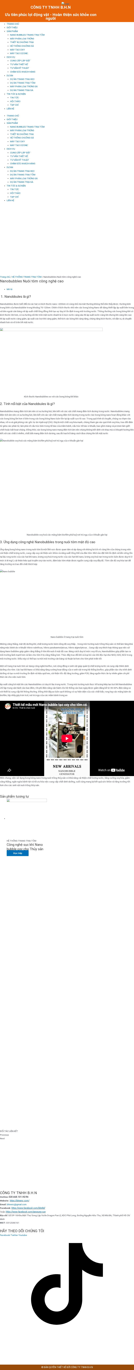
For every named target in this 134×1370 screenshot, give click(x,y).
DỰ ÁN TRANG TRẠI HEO (22, 79)
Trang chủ (5, 277)
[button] (67, 1135)
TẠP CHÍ (14, 105)
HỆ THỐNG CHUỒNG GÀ (22, 46)
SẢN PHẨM (12, 31)
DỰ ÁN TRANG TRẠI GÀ (21, 90)
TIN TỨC (14, 97)
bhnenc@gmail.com (16, 1204)
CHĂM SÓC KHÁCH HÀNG (22, 71)
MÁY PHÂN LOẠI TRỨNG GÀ (24, 86)
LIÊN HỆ (10, 108)
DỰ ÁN (10, 75)
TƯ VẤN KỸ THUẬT (19, 68)
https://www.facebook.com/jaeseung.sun (26, 1211)
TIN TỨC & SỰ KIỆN (16, 94)
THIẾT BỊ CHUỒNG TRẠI (22, 42)
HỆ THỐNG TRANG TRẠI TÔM (27, 277)
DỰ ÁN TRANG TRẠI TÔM (22, 82)
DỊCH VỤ (11, 57)
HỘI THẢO (15, 101)
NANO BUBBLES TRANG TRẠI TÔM (27, 34)
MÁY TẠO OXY (17, 49)
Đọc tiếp (17, 853)
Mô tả (9, 289)
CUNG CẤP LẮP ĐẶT (20, 60)
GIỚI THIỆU (12, 27)
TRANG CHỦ (13, 24)
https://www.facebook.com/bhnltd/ (28, 1208)
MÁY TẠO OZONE (19, 53)
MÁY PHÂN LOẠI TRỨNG (22, 38)
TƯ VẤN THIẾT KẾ (19, 64)
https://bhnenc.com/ (19, 1200)
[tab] (70, 289)
